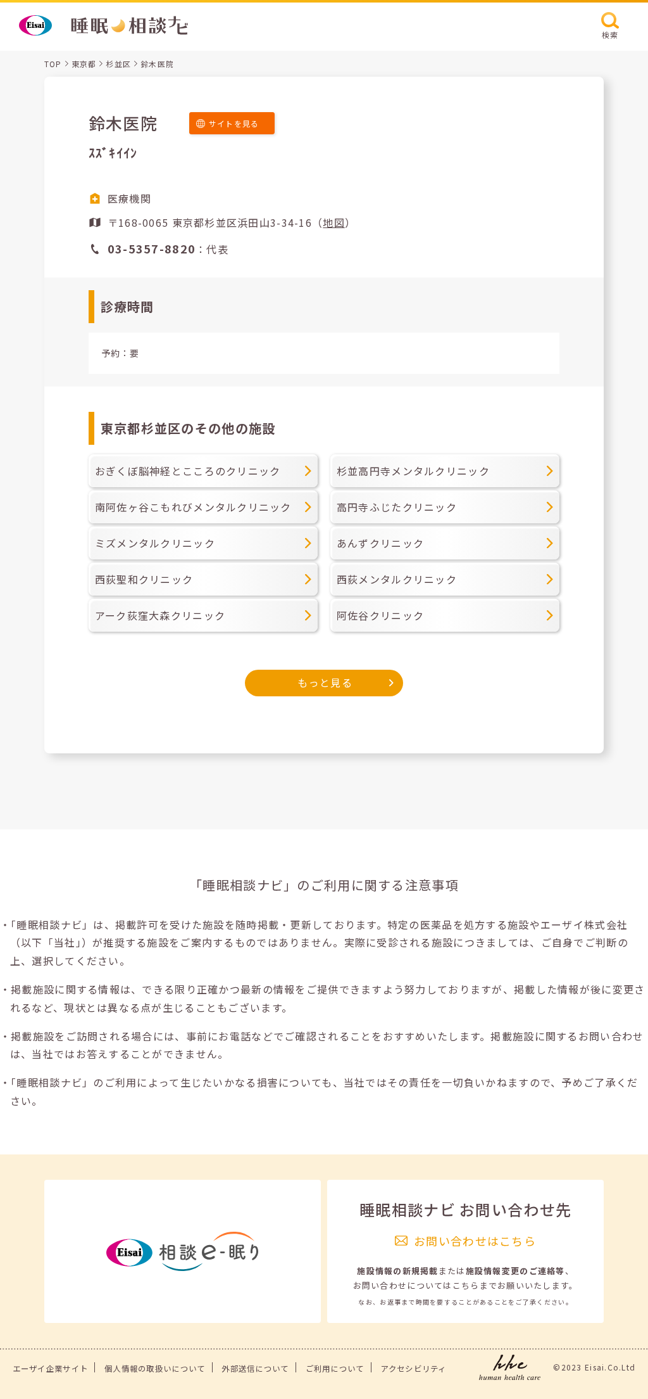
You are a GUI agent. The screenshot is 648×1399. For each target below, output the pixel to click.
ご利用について (335, 1368)
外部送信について (255, 1368)
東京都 (84, 63)
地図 (334, 222)
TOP (53, 63)
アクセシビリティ (413, 1368)
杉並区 (118, 63)
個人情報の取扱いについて (154, 1368)
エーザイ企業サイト (51, 1368)
